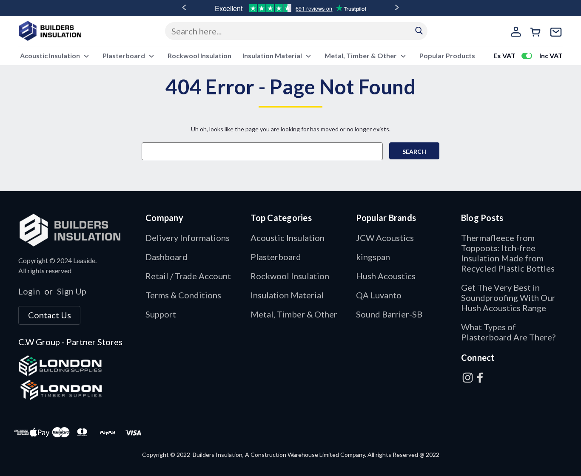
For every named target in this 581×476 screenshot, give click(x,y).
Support (160, 314)
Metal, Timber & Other (361, 55)
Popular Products (447, 55)
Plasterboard (124, 55)
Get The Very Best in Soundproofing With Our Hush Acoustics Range (508, 297)
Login (29, 291)
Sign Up (71, 291)
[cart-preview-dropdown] (537, 33)
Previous (184, 8)
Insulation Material (272, 55)
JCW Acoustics (385, 237)
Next (397, 8)
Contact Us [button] (49, 315)
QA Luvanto (379, 295)
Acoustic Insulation (50, 55)
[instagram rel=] (467, 377)
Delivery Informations (187, 237)
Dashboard (166, 257)
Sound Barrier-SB (389, 314)
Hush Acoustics (386, 276)
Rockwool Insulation (199, 55)
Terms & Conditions (183, 295)
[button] (77, 229)
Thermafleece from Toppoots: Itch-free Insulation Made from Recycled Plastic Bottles (508, 252)
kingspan (373, 257)
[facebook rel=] (480, 377)
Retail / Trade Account (188, 276)
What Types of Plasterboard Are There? (508, 332)
